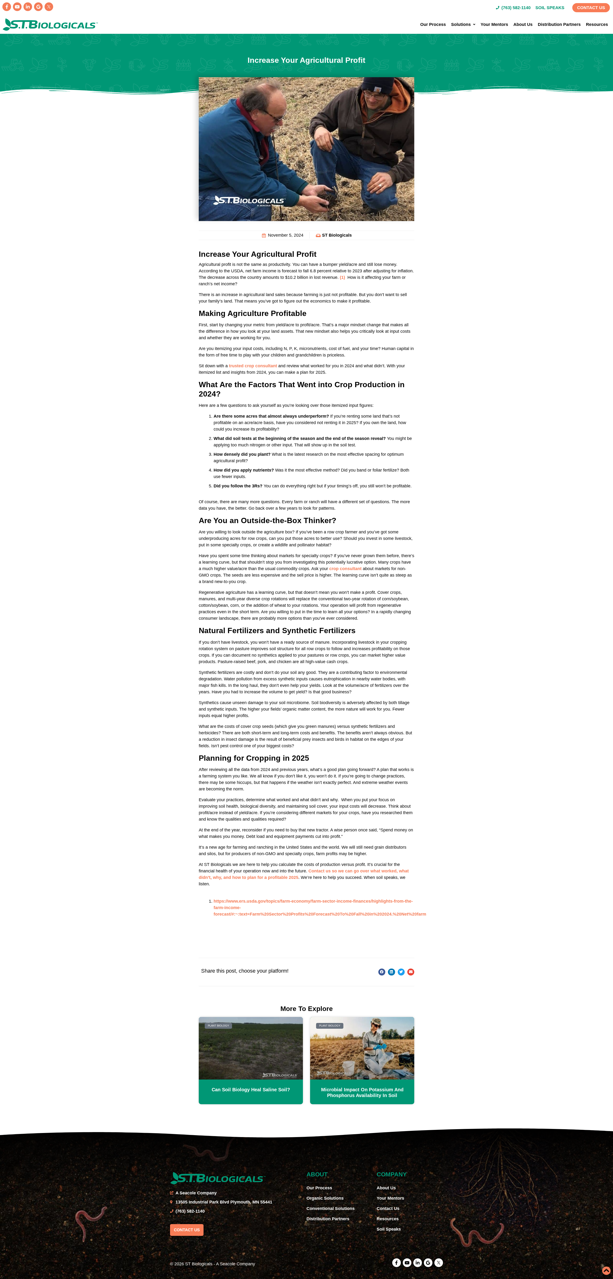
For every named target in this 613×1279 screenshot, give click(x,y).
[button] (381, 972)
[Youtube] (17, 6)
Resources (597, 24)
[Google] (38, 6)
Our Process (433, 24)
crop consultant (345, 568)
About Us (523, 24)
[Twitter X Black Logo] (49, 6)
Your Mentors (494, 24)
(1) (342, 277)
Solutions (461, 24)
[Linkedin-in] (27, 6)
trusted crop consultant (253, 365)
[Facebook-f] (6, 6)
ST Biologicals (337, 235)
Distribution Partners (559, 24)
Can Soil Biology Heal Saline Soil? (251, 1089)
